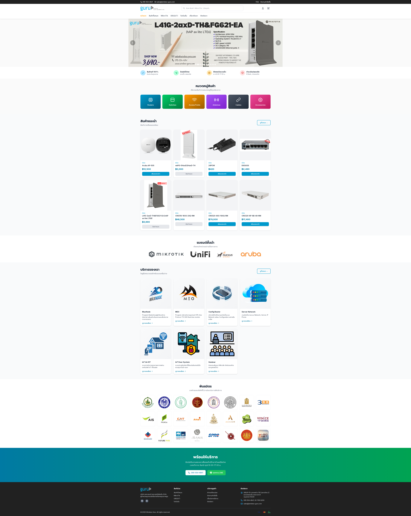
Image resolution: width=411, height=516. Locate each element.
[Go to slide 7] (208, 64)
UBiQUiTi (174, 16)
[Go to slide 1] (196, 64)
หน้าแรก (143, 16)
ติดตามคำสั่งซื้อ (265, 2)
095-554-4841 (197, 473)
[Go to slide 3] (200, 64)
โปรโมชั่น (183, 16)
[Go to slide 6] (206, 64)
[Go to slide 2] (198, 64)
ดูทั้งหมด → (264, 123)
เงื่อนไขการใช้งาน (212, 498)
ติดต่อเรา (203, 16)
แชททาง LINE (218, 473)
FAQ (257, 2)
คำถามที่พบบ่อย (212, 492)
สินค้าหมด (189, 174)
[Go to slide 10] (215, 64)
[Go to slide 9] (213, 64)
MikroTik (164, 16)
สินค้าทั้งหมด (153, 16)
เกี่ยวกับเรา (194, 16)
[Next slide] (278, 42)
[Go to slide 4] (202, 64)
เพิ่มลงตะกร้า (155, 174)
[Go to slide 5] (204, 64)
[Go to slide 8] (210, 64)
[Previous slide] (132, 42)
